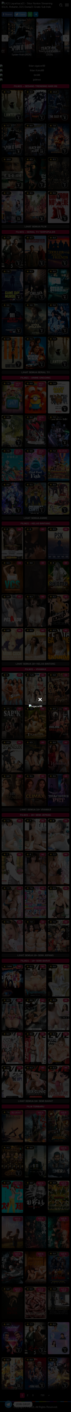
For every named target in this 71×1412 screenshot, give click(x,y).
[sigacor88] (35, 705)
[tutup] (40, 699)
